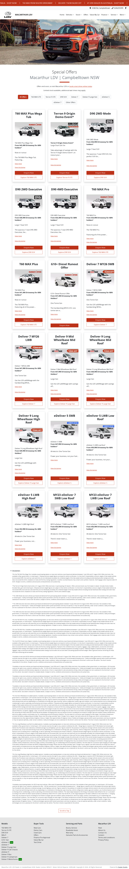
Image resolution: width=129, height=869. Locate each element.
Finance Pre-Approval (42, 837)
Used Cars (38, 833)
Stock (78, 15)
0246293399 (118, 8)
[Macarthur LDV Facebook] (126, 8)
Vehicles (69, 15)
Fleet (100, 828)
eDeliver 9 (5, 852)
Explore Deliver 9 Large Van (64, 404)
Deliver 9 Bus (6, 854)
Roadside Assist (72, 830)
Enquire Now (29, 173)
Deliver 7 (5, 837)
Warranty (69, 833)
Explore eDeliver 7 (64, 559)
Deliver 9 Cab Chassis (10, 849)
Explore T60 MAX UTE (29, 177)
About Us (101, 830)
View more (18, 164)
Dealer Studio (122, 867)
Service (113, 15)
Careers (101, 835)
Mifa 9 (4, 835)
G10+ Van (5, 840)
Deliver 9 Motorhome (10, 859)
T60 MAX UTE (6, 828)
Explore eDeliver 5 (64, 483)
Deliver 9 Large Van (9, 847)
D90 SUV (5, 833)
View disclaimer (20, 167)
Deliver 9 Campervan (9, 857)
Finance (104, 15)
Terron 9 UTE (6, 830)
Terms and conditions (106, 837)
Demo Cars (38, 830)
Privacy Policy (103, 840)
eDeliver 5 (5, 842)
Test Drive (37, 842)
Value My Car (95, 15)
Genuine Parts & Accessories (77, 835)
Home (62, 15)
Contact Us (102, 833)
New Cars (37, 828)
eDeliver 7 (5, 845)
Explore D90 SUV (100, 177)
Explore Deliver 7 (100, 325)
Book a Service (71, 828)
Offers (86, 15)
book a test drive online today (80, 86)
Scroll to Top (64, 811)
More (122, 15)
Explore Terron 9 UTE (64, 177)
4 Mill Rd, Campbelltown (101, 8)
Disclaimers (16, 571)
